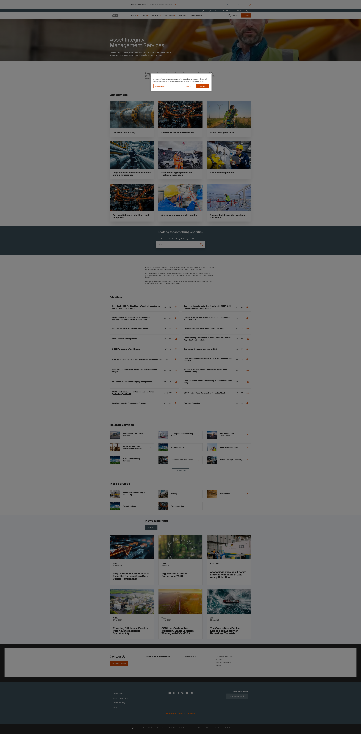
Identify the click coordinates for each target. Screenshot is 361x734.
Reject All (188, 86)
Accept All (203, 86)
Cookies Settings (160, 86)
